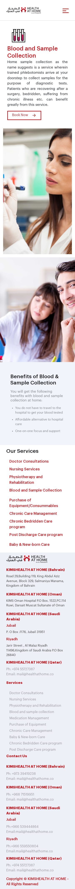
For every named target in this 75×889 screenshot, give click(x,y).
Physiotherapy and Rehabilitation (35, 705)
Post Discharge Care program (36, 535)
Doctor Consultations (29, 461)
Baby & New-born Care (29, 544)
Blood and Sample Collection (35, 490)
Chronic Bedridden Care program (30, 524)
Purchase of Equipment (27, 724)
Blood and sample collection (31, 712)
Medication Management (29, 718)
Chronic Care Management (33, 513)
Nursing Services (24, 469)
